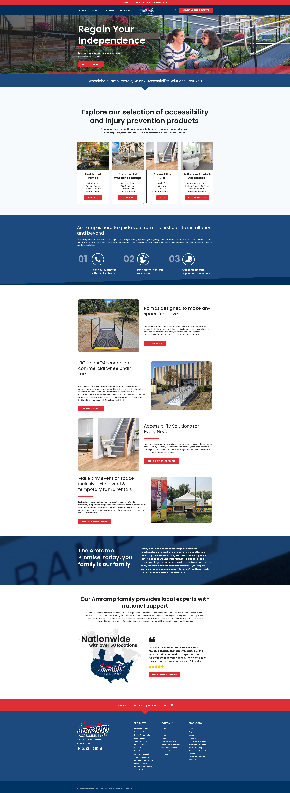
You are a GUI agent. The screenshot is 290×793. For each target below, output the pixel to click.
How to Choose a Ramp (197, 744)
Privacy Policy (129, 788)
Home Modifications (141, 770)
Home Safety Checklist (197, 757)
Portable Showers (140, 764)
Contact (164, 754)
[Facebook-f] (78, 748)
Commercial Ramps (141, 732)
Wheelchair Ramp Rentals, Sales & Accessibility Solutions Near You (145, 80)
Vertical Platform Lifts (142, 754)
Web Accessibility (115, 788)
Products (81, 10)
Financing (192, 738)
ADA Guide (193, 760)
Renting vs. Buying (195, 748)
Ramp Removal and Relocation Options (200, 752)
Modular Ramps (139, 738)
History (164, 738)
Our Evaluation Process (197, 741)
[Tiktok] (101, 748)
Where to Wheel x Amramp (171, 744)
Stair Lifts (137, 748)
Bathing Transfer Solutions (143, 760)
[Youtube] (87, 748)
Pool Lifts (137, 751)
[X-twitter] (83, 748)
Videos (191, 735)
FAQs (191, 729)
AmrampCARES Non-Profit (171, 741)
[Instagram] (92, 748)
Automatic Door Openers (143, 767)
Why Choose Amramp (169, 748)
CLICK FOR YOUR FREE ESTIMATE (154, 2)
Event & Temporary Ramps (143, 735)
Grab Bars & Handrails (142, 757)
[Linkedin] (97, 748)
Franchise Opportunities (170, 751)
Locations (125, 10)
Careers (164, 735)
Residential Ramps (141, 729)
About (95, 10)
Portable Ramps (140, 744)
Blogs (191, 732)
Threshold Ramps (140, 741)
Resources (109, 10)
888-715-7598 (129, 2)
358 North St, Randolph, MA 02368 (89, 739)
